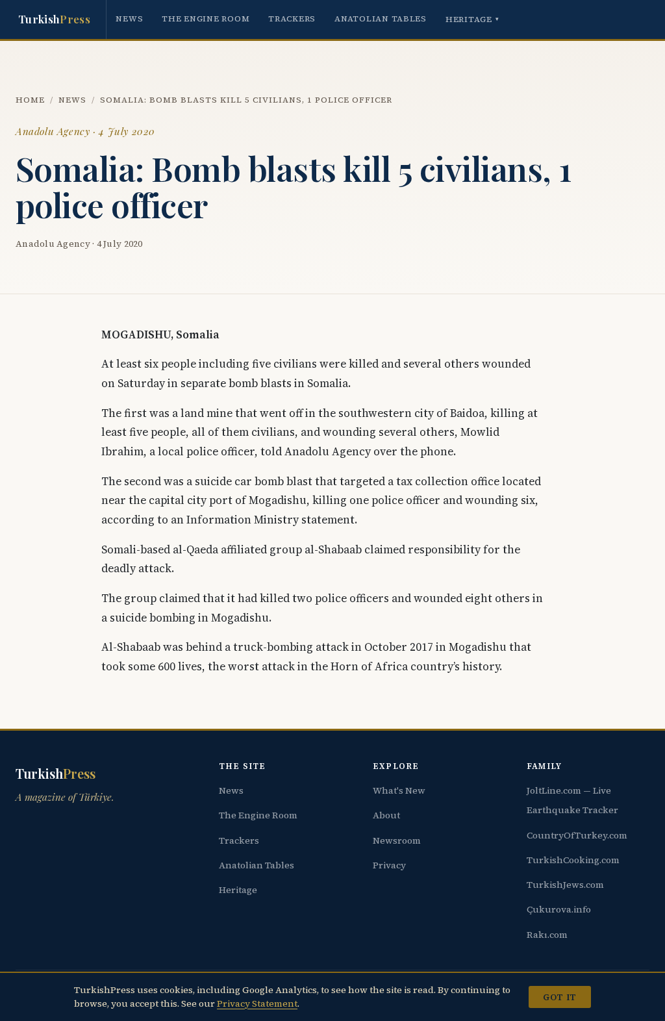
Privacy (389, 865)
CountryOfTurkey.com (577, 835)
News (129, 18)
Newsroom (397, 840)
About (386, 815)
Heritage (472, 19)
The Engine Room (205, 18)
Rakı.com (547, 934)
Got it (559, 997)
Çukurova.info (559, 909)
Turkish (54, 19)
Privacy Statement (257, 1003)
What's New (399, 790)
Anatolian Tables (380, 18)
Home (30, 99)
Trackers (292, 18)
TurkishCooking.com (573, 859)
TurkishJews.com (565, 884)
